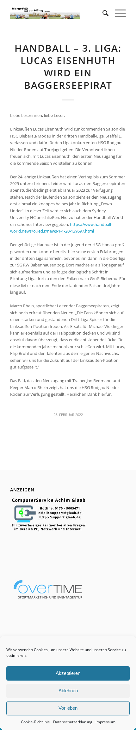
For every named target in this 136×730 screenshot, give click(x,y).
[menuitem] (102, 13)
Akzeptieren (68, 673)
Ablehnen (68, 690)
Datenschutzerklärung (72, 722)
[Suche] (102, 13)
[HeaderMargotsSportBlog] (44, 13)
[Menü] (117, 13)
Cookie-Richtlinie (35, 722)
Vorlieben (68, 708)
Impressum (105, 722)
